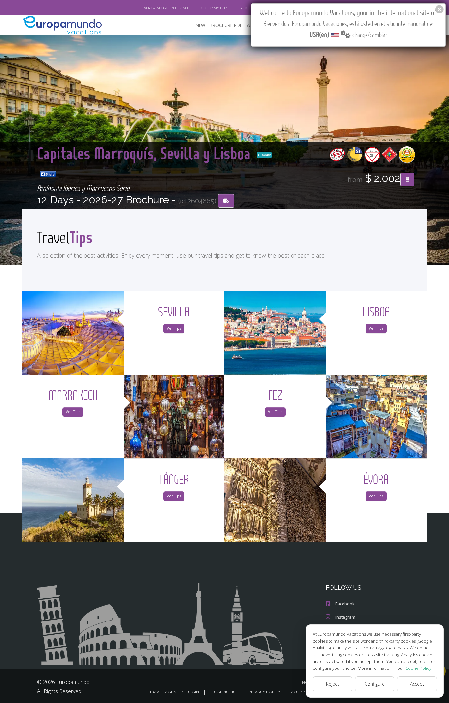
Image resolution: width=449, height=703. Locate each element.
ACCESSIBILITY (305, 692)
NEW (200, 25)
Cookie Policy (418, 668)
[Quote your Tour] (407, 179)
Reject (332, 684)
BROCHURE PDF (226, 25)
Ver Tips (174, 328)
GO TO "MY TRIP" (214, 7)
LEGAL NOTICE (223, 692)
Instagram (345, 617)
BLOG (243, 7)
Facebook (345, 604)
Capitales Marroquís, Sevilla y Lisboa (145, 153)
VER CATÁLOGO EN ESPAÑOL (167, 7)
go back (266, 155)
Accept (417, 684)
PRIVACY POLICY (264, 692)
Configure (375, 684)
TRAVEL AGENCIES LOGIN (174, 692)
